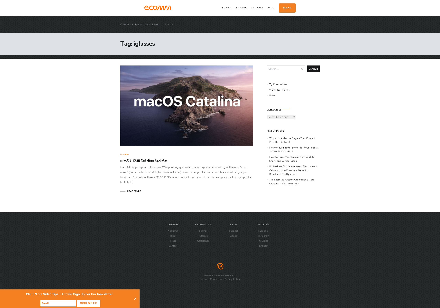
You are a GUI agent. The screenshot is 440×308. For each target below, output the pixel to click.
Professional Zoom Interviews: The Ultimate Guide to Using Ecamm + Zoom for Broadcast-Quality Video (293, 170)
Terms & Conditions (211, 279)
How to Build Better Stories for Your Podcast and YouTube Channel (293, 149)
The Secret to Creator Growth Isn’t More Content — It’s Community (291, 181)
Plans (287, 8)
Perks (272, 95)
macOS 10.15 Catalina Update (143, 160)
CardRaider (203, 240)
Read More (134, 191)
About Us (173, 230)
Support (257, 8)
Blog (271, 8)
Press (173, 240)
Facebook (263, 230)
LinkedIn (263, 245)
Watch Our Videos (279, 90)
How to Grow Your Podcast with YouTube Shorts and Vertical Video (292, 159)
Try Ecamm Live (278, 84)
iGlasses (203, 235)
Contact (172, 245)
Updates (124, 154)
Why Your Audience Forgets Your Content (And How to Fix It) (292, 140)
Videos (233, 235)
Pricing (241, 8)
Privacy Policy (232, 279)
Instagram (263, 235)
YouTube (263, 240)
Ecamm (227, 8)
